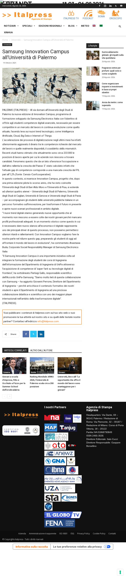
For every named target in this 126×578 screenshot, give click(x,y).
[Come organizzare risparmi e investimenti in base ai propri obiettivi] (92, 86)
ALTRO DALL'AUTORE (41, 350)
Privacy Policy (83, 533)
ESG (72, 533)
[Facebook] (99, 5)
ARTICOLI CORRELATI (15, 350)
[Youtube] (121, 5)
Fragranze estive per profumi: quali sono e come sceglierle (111, 71)
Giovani (62, 372)
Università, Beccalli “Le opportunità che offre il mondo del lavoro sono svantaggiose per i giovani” (69, 383)
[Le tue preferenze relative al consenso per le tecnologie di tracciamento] (120, 572)
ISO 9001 (63, 533)
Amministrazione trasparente (42, 533)
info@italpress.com (48, 321)
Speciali (27, 25)
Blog (71, 25)
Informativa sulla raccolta (32, 546)
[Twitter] (115, 5)
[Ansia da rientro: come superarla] (92, 105)
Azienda (22, 533)
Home (5, 39)
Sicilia (33, 372)
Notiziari (10, 25)
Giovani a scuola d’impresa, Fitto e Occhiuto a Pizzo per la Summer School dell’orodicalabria (13, 383)
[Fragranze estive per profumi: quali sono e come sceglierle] (92, 71)
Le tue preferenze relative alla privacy (77, 546)
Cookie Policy (99, 533)
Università (16, 39)
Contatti (112, 533)
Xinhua (8, 32)
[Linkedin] (110, 5)
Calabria (6, 372)
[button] (120, 26)
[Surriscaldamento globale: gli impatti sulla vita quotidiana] (92, 55)
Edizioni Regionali (50, 25)
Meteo (85, 25)
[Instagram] (105, 5)
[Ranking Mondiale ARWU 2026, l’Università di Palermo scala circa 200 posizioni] (42, 365)
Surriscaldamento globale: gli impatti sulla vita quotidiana (113, 55)
